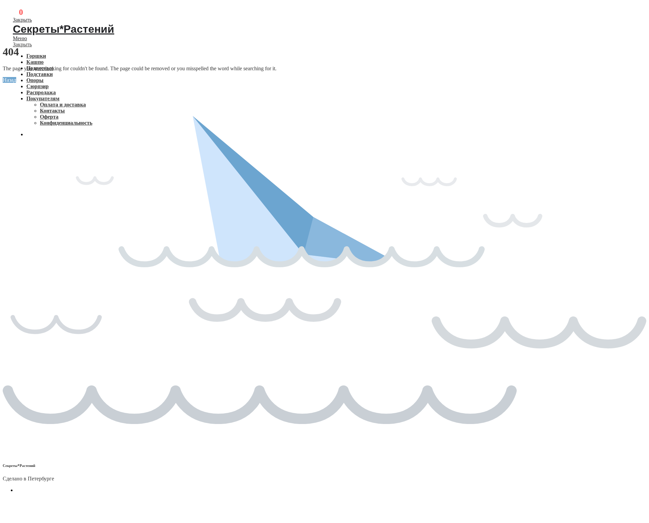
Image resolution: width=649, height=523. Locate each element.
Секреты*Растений (63, 29)
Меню (20, 38)
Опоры (35, 80)
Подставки (39, 74)
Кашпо (35, 62)
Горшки (36, 56)
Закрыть (22, 20)
